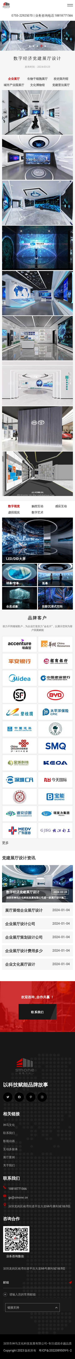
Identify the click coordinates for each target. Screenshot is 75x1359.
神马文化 (9, 1124)
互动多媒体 (10, 1149)
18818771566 (17, 1188)
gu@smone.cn (18, 1197)
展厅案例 (9, 1157)
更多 (5, 843)
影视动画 (9, 1141)
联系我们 (9, 1133)
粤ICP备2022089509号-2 (55, 1350)
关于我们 (9, 1165)
